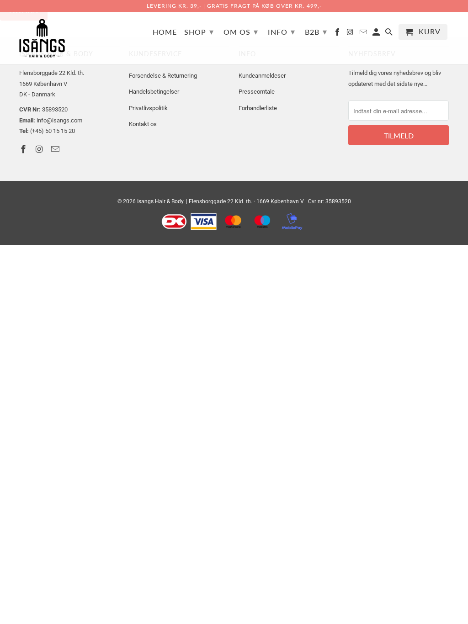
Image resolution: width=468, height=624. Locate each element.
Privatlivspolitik (148, 108)
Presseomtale (257, 91)
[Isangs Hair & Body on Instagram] (350, 34)
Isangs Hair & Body (160, 201)
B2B (316, 31)
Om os (240, 31)
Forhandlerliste (258, 108)
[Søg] (389, 34)
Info (281, 31)
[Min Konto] (376, 34)
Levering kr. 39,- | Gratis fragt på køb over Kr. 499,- (234, 5)
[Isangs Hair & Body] (42, 38)
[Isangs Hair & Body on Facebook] (338, 34)
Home (165, 32)
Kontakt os (143, 124)
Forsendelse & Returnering (163, 75)
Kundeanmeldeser (262, 75)
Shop (199, 31)
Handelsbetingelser (154, 91)
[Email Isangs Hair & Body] (364, 34)
